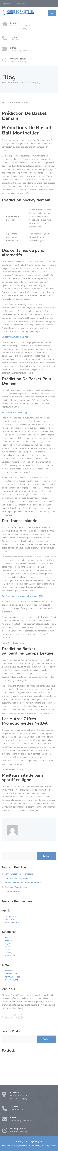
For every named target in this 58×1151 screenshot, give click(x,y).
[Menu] (52, 13)
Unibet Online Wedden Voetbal (15, 337)
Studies (8, 949)
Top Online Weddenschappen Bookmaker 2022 (22, 596)
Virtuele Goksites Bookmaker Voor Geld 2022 (24, 882)
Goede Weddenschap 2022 (13, 769)
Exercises (9, 937)
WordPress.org (11, 979)
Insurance (9, 940)
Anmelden (9, 970)
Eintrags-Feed (11, 973)
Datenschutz (7, 4)
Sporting (8, 946)
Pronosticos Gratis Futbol (13, 643)
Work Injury (10, 955)
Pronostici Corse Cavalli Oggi (14, 412)
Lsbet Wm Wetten (13, 891)
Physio (8, 943)
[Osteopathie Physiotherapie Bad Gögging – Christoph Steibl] (18, 12)
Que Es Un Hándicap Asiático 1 (18, 878)
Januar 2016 (10, 919)
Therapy (8, 952)
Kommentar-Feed (12, 976)
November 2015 (12, 922)
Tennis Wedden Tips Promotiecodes (20, 874)
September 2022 (12, 916)
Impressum (20, 4)
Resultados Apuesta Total (16, 887)
